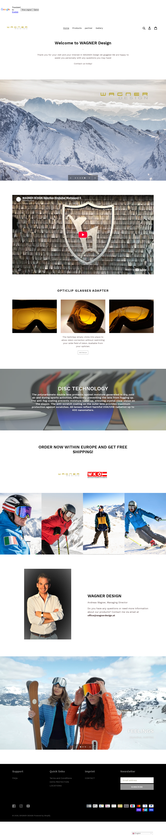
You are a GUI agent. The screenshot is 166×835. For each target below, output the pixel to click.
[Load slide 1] (75, 178)
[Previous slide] (70, 178)
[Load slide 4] (82, 178)
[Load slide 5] (85, 178)
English (137, 833)
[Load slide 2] (78, 178)
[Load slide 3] (80, 178)
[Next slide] (89, 178)
